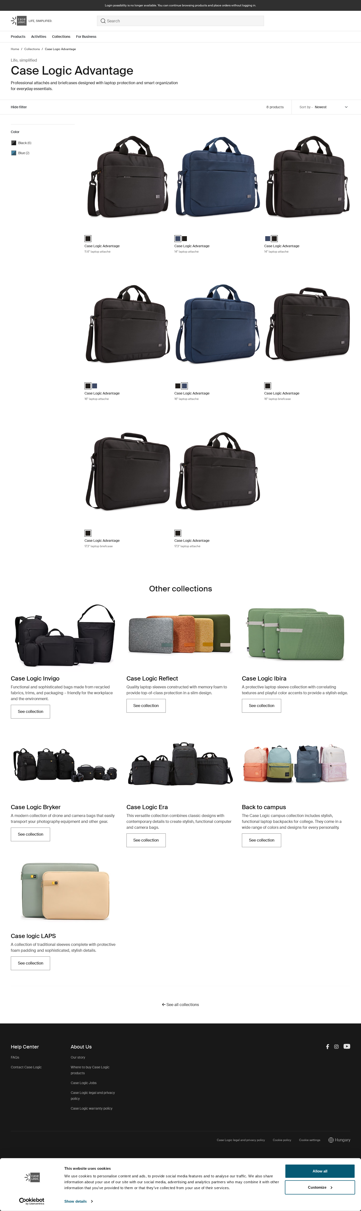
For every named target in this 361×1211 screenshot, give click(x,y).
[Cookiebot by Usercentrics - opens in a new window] (31, 1201)
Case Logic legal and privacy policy (241, 1140)
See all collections (182, 1004)
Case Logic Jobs (84, 1083)
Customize (317, 1187)
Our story (78, 1057)
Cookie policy (282, 1140)
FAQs (15, 1057)
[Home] (54, 21)
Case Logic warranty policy (91, 1108)
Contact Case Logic (26, 1067)
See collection (34, 713)
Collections (61, 36)
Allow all (320, 1171)
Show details (75, 1201)
